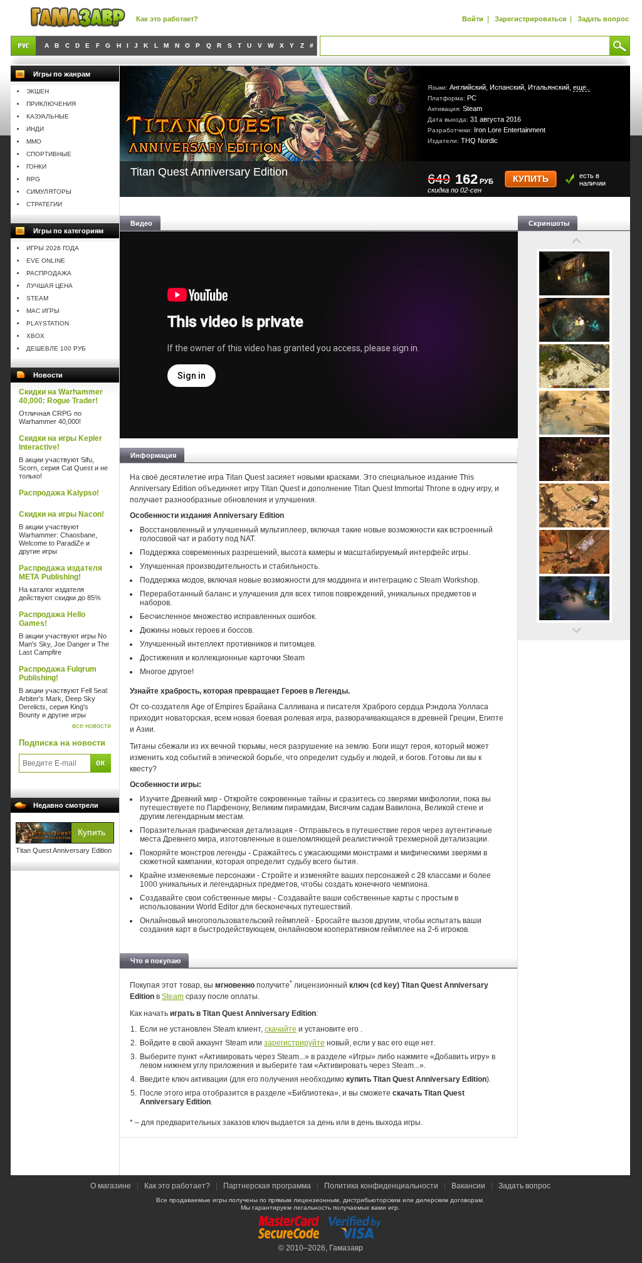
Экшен (37, 91)
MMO (33, 141)
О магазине (111, 1185)
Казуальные (47, 116)
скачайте (281, 1029)
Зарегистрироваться (530, 19)
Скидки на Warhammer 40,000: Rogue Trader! (61, 396)
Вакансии (468, 1185)
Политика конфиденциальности (381, 1185)
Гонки (36, 166)
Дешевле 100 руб (56, 348)
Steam (37, 298)
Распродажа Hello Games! (52, 619)
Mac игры (43, 310)
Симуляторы (48, 191)
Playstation (47, 323)
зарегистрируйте (294, 1042)
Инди (35, 128)
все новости (91, 725)
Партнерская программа (267, 1185)
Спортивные (48, 154)
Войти (472, 19)
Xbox (35, 335)
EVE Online (45, 260)
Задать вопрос (603, 19)
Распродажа (48, 273)
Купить (531, 179)
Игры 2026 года (52, 248)
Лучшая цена (49, 285)
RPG (33, 179)
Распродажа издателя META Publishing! (60, 572)
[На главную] (77, 18)
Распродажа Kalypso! (59, 493)
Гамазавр (346, 1248)
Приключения (51, 103)
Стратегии (44, 204)
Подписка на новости (62, 743)
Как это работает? (167, 19)
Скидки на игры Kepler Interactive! (60, 443)
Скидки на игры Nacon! (61, 514)
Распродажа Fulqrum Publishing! (58, 673)
